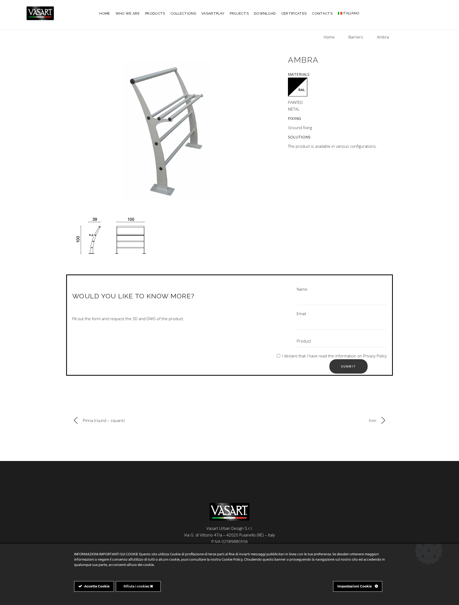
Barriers (355, 37)
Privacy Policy (375, 355)
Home (329, 37)
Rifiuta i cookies (137, 586)
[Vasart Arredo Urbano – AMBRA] (175, 128)
